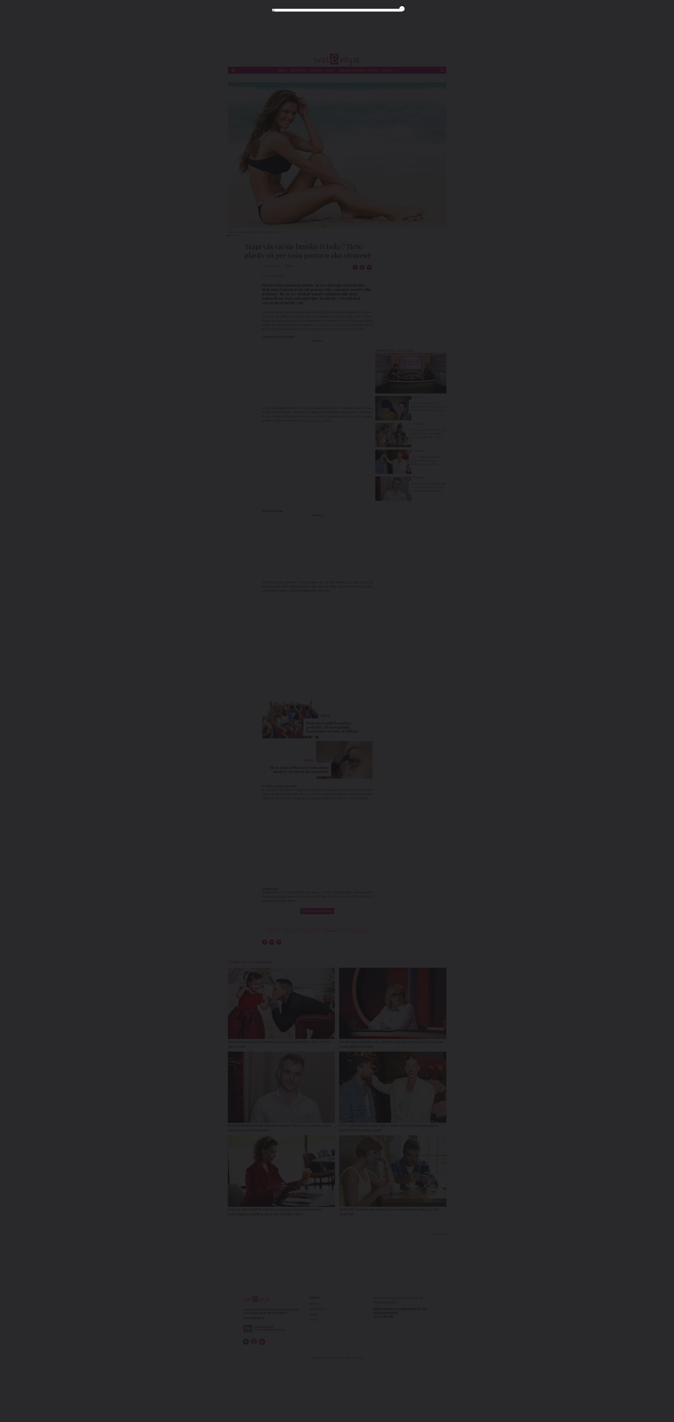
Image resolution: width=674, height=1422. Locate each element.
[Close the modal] (402, 8)
